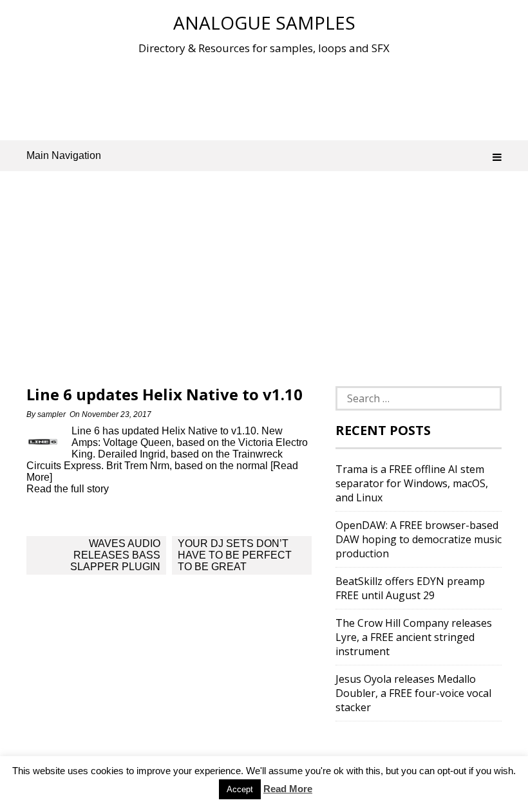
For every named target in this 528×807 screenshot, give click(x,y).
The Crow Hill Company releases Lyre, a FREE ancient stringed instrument (413, 637)
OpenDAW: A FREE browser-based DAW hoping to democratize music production (418, 539)
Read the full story (67, 488)
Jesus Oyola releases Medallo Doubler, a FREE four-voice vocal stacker (413, 693)
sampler (51, 414)
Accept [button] (240, 789)
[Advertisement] (264, 96)
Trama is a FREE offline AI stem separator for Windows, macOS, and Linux (411, 483)
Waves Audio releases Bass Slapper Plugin (115, 555)
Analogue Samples (264, 22)
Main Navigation (63, 155)
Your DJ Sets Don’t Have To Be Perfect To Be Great (235, 555)
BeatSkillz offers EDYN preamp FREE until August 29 (410, 588)
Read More (287, 788)
